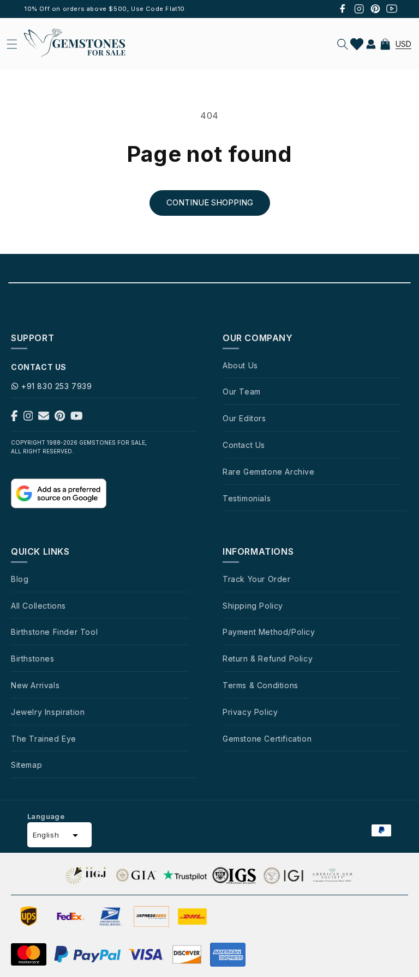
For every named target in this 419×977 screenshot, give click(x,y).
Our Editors (244, 418)
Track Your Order (257, 579)
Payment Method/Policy (269, 631)
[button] (343, 44)
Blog (19, 579)
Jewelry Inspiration (48, 712)
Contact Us (244, 445)
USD (403, 43)
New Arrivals (35, 685)
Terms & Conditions (260, 685)
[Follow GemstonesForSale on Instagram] (28, 417)
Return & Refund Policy (268, 658)
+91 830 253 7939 (56, 386)
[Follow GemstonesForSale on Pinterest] (60, 417)
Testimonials (247, 498)
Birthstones (33, 658)
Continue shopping (209, 202)
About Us (240, 365)
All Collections (38, 605)
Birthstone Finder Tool (54, 631)
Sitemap (26, 764)
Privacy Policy (250, 712)
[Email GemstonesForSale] (43, 417)
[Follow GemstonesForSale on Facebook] (14, 417)
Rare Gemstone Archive (269, 471)
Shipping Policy (253, 605)
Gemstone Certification (267, 738)
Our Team (242, 391)
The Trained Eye (43, 738)
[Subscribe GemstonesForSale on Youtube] (76, 417)
